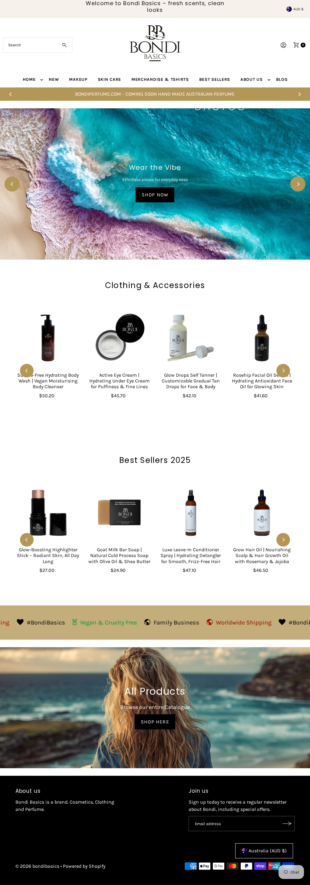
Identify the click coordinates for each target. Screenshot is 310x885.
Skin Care (109, 79)
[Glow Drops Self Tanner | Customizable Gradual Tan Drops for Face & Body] (191, 338)
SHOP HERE (155, 721)
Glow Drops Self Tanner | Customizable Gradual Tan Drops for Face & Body (191, 380)
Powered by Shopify (84, 866)
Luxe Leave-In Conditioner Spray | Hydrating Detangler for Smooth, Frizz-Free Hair (190, 555)
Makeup (78, 79)
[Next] (299, 94)
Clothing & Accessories (155, 285)
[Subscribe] (287, 823)
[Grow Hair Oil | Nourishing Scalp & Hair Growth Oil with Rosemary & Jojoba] (262, 513)
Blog (282, 79)
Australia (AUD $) (268, 851)
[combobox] (37, 45)
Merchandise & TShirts (160, 79)
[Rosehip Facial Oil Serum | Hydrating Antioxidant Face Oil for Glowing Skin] (262, 338)
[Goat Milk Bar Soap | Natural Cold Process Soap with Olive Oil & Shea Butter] (119, 513)
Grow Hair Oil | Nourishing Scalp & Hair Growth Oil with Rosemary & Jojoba (262, 555)
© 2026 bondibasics (37, 866)
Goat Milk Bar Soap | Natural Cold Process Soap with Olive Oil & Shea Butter (119, 555)
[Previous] (11, 94)
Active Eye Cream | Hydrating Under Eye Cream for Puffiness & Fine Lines (119, 380)
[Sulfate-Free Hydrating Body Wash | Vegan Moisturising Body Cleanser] (48, 338)
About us (251, 79)
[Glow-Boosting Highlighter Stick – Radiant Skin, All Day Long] (48, 513)
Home (29, 79)
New (54, 79)
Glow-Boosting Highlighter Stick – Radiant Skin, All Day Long (48, 555)
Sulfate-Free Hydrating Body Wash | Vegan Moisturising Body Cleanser (48, 380)
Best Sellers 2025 (155, 460)
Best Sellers (214, 79)
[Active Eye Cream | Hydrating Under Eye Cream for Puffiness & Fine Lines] (119, 338)
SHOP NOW (155, 194)
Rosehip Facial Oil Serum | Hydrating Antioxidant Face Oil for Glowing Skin (262, 380)
